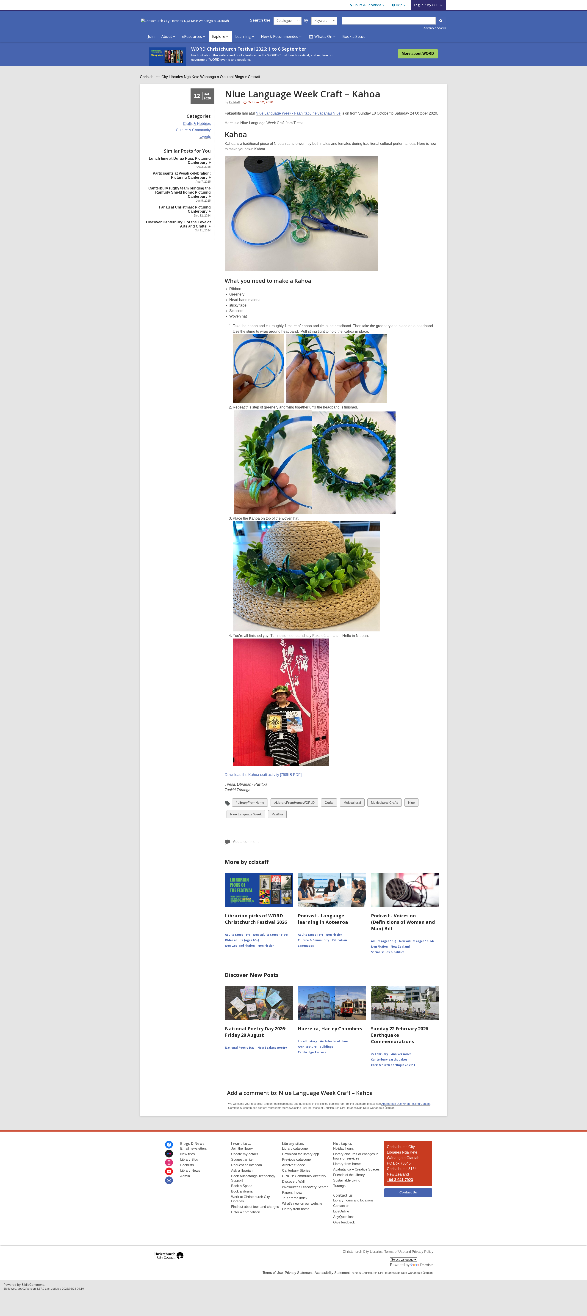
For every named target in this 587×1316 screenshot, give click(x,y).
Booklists (187, 1165)
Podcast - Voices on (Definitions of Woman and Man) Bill (403, 922)
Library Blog (189, 1159)
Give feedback (344, 1222)
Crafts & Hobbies (197, 124)
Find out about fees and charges (255, 1207)
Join (151, 36)
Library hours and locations (353, 1200)
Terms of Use (273, 1273)
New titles (187, 1154)
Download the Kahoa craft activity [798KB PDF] (263, 775)
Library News (190, 1170)
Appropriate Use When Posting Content (405, 1103)
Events (205, 136)
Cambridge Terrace (312, 1052)
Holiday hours (343, 1148)
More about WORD (418, 53)
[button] (367, 5)
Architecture (307, 1047)
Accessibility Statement (332, 1273)
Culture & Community (193, 130)
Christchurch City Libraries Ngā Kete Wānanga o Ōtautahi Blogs (192, 77)
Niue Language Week (246, 815)
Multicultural (352, 804)
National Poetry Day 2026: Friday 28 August (255, 1031)
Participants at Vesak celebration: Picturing (182, 175)
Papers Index (292, 1192)
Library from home (296, 1209)
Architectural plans (334, 1041)
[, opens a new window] (168, 1261)
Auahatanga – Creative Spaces (356, 1169)
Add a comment (245, 842)
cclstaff (234, 102)
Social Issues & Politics (387, 952)
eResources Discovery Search (305, 1187)
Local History (307, 1041)
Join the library (242, 1148)
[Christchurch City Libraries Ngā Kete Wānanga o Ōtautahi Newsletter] (169, 1180)
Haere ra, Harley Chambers (330, 1028)
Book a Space (353, 36)
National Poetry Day (240, 1048)
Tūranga (339, 1186)
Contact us (341, 1206)
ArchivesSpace (293, 1165)
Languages (306, 946)
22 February (379, 1054)
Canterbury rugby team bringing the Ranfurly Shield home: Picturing (179, 192)
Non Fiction (266, 946)
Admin (185, 1176)
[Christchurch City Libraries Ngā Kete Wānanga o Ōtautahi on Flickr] (169, 1153)
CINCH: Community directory (304, 1176)
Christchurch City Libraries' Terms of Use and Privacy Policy (388, 1251)
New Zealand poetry (272, 1048)
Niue (412, 804)
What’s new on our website (302, 1203)
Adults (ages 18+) (237, 935)
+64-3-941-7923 (400, 1180)
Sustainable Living (346, 1180)
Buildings (326, 1047)
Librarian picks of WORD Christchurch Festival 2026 (256, 919)
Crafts (328, 804)
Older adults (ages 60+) (242, 940)
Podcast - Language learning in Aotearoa (323, 919)
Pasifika (277, 815)
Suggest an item (243, 1159)
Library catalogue (295, 1148)
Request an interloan (246, 1165)
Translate (426, 1265)
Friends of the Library (349, 1175)
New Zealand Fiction (240, 946)
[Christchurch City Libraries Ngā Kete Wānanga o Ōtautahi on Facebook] (169, 1145)
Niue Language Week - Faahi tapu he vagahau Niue (298, 113)
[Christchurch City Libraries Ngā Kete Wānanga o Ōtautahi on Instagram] (169, 1162)
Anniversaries (401, 1054)
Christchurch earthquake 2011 (393, 1065)
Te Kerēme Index (294, 1198)
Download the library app (300, 1154)
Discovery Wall (293, 1181)
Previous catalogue (296, 1159)
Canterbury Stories (296, 1170)
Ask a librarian (241, 1170)
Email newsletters (193, 1148)
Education (339, 940)
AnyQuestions (343, 1217)
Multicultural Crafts (384, 804)
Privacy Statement (299, 1273)
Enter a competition (245, 1212)
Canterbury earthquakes (389, 1059)
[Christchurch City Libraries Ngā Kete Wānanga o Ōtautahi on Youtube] (169, 1171)
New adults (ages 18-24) (270, 935)
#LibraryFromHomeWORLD (294, 804)
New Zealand (400, 947)
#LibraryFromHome (249, 804)
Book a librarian (242, 1191)
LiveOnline (341, 1211)
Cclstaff (254, 77)
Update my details (244, 1154)
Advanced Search (435, 28)
